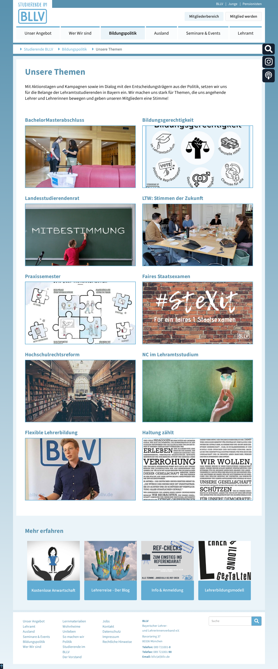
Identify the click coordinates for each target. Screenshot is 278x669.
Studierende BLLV (38, 49)
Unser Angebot (38, 33)
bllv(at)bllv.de (160, 657)
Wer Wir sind (80, 33)
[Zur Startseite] (32, 12)
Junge (232, 4)
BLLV (219, 4)
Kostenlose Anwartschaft (53, 590)
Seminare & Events (203, 33)
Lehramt (245, 33)
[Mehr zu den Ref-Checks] (167, 561)
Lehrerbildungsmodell (224, 590)
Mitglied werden (243, 16)
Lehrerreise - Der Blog (110, 590)
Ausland (161, 33)
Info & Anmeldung (167, 590)
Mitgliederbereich (204, 16)
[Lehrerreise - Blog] (110, 561)
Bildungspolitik (123, 33)
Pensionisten (252, 4)
